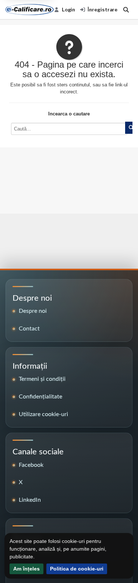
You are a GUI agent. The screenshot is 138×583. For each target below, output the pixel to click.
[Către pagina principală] (30, 9)
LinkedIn (30, 500)
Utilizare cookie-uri (43, 414)
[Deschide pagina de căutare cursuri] (126, 9)
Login (68, 9)
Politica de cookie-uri (76, 569)
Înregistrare (102, 9)
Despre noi (33, 311)
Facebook (31, 465)
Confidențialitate (40, 397)
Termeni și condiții (42, 379)
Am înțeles (26, 569)
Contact (29, 329)
